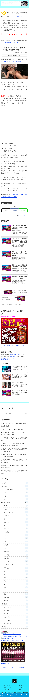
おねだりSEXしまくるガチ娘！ (13, 61)
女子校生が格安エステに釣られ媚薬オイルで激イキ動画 (14, 461)
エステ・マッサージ (7, 203)
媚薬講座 (12, 356)
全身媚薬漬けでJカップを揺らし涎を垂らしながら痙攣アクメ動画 (14, 455)
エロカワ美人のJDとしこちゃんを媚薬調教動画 (14, 439)
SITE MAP (7, 689)
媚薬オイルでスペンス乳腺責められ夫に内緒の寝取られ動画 (14, 466)
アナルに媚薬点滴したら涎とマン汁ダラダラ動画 (14, 472)
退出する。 (20, 16)
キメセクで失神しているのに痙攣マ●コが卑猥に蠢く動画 (14, 425)
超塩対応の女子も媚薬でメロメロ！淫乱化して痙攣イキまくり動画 (14, 433)
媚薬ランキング (8, 687)
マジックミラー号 (18, 203)
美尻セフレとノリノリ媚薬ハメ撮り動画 (12, 429)
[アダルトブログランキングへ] (4, 631)
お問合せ (21, 689)
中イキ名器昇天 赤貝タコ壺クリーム (12, 641)
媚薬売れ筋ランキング (7, 359)
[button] (26, 413)
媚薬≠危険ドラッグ (15, 354)
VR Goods (21, 687)
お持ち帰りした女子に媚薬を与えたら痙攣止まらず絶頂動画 (14, 450)
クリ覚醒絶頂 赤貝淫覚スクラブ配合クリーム (14, 636)
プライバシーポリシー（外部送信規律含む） (14, 667)
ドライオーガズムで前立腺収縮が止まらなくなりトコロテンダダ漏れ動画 (14, 444)
